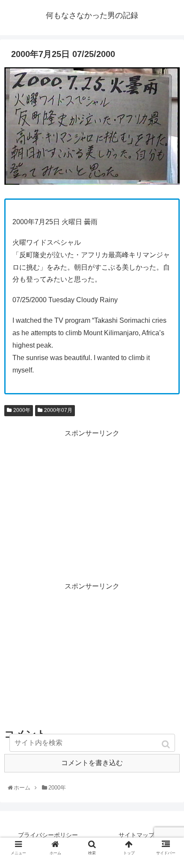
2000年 (21, 410)
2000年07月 (58, 410)
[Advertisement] (92, 500)
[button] (166, 744)
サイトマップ (136, 835)
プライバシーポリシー (48, 835)
